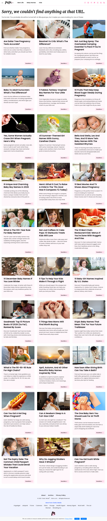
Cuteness (39, 505)
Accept (77, 518)
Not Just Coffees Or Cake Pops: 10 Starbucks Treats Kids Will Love (52, 233)
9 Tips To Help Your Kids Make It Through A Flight (51, 280)
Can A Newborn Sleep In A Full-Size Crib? (52, 414)
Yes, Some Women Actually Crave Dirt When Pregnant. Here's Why (18, 138)
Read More (28, 63)
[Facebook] (85, 2)
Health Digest (60, 505)
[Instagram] (88, 2)
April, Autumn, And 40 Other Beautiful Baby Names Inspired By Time (53, 370)
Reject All (83, 518)
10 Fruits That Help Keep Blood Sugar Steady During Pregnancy (88, 93)
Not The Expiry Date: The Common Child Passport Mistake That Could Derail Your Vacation (17, 463)
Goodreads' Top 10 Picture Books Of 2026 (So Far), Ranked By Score (17, 324)
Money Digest (71, 505)
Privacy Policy (61, 495)
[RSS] (104, 2)
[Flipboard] (94, 2)
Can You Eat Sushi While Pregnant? (87, 460)
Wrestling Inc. (57, 508)
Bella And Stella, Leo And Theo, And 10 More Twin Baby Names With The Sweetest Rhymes (87, 140)
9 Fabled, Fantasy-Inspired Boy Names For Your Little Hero (53, 93)
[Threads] (97, 2)
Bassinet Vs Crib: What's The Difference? (53, 42)
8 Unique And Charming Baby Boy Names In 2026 (16, 185)
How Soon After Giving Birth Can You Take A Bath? (88, 369)
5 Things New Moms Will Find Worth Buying (51, 323)
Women (48, 508)
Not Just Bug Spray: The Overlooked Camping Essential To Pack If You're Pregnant (88, 45)
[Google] (101, 2)
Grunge (51, 505)
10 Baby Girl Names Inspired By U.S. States (89, 280)
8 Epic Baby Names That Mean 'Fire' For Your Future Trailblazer (88, 324)
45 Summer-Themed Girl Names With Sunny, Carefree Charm (52, 138)
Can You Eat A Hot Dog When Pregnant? (15, 414)
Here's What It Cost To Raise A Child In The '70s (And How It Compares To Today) (53, 187)
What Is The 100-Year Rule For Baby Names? (17, 231)
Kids (40, 2)
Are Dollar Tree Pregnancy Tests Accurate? (17, 42)
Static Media (45, 498)
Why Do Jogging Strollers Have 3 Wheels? (52, 460)
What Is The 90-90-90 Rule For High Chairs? (17, 369)
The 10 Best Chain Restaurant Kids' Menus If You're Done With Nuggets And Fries (88, 234)
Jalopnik (25, 505)
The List (88, 505)
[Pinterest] (91, 2)
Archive (50, 495)
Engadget (17, 505)
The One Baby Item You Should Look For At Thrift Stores (87, 416)
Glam (46, 505)
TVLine (32, 505)
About (43, 495)
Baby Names (31, 2)
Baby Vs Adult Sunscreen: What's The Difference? (17, 91)
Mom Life (20, 2)
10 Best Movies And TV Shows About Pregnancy (87, 185)
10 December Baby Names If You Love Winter (18, 280)
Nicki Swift (81, 505)
